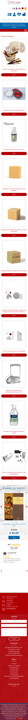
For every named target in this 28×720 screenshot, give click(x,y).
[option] (14, 516)
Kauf (14, 75)
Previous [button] (1, 506)
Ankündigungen (14, 668)
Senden (14, 639)
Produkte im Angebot (14, 666)
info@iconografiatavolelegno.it (14, 655)
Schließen (20, 719)
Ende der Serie (14, 670)
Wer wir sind (14, 672)
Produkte (14, 664)
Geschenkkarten (14, 678)
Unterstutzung (14, 674)
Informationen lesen (11, 719)
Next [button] (26, 506)
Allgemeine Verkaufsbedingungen (14, 676)
